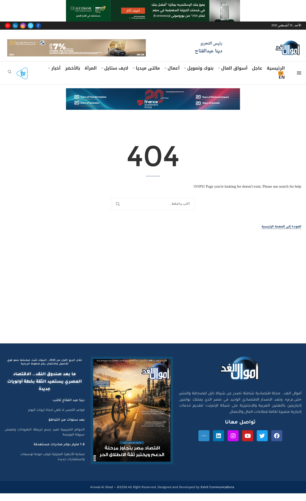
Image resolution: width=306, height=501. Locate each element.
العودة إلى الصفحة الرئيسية (281, 226)
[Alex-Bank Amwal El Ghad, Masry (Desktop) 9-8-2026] (153, 4)
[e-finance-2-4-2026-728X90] (153, 92)
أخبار (55, 68)
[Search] (9, 73)
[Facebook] (38, 25)
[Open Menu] (299, 73)
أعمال (174, 68)
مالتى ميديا (148, 68)
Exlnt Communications (217, 487)
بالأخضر (72, 68)
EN (282, 77)
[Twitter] (30, 25)
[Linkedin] (15, 25)
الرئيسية (276, 68)
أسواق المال (234, 68)
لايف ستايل (116, 68)
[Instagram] (23, 25)
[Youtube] (8, 25)
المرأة (91, 68)
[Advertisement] (153, 297)
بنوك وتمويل (200, 68)
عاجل (257, 68)
